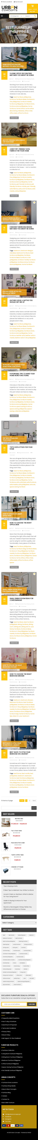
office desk (13, 113)
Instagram (8, 1119)
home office (20, 108)
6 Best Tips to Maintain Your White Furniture (19, 890)
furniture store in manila (8, 959)
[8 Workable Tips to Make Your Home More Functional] (19, 359)
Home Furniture (24, 154)
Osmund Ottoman (17, 867)
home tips (17, 969)
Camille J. (13, 452)
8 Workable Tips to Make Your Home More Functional (22, 375)
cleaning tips (6, 944)
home (14, 963)
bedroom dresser (27, 700)
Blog (18, 79)
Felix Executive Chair (18, 843)
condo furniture (16, 944)
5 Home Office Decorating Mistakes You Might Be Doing (22, 74)
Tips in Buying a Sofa (10, 886)
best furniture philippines (22, 97)
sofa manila (14, 485)
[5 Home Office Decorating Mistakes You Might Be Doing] (19, 59)
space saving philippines (18, 409)
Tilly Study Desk (16, 831)
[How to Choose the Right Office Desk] (19, 508)
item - (32, 9)
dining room (6, 947)
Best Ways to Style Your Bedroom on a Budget (20, 753)
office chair (29, 111)
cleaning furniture (23, 941)
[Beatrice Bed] (5, 822)
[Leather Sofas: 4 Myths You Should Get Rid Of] (19, 286)
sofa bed (23, 482)
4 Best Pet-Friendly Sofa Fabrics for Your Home (20, 150)
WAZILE (29, 1132)
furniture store (29, 104)
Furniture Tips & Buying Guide (27, 79)
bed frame (17, 773)
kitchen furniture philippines (9, 972)
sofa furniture (27, 189)
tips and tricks (6, 984)
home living (17, 966)
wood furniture (17, 984)
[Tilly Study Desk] (5, 834)
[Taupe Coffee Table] (5, 858)
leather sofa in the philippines (25, 338)
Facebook (8, 1117)
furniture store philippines (19, 106)
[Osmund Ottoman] (5, 870)
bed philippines (21, 935)
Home (11, 35)
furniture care (16, 950)
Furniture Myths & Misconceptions (28, 306)
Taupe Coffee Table (17, 855)
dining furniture (23, 624)
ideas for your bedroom (21, 716)
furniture (13, 99)
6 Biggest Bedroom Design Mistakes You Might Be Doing (22, 228)
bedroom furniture (23, 253)
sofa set (32, 485)
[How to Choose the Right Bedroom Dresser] (19, 659)
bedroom (17, 251)
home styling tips (7, 969)
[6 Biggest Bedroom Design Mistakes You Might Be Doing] (19, 212)
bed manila (26, 773)
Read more (14, 117)
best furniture (18, 622)
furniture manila (26, 102)
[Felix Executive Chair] (5, 846)
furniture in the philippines (19, 551)
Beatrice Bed (19, 819)
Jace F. (12, 154)
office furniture (23, 113)
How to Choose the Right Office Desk (21, 524)
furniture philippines (17, 104)
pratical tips (17, 978)
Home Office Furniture (15, 81)
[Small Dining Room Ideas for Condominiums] (19, 584)
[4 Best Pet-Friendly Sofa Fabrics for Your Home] (19, 134)
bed (4, 935)
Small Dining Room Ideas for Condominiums (21, 599)
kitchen (25, 969)
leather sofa (20, 335)
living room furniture (8, 975)
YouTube (8, 1121)
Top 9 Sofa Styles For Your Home (21, 448)
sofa (20, 189)
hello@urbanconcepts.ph (13, 1114)
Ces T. (12, 79)
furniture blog (21, 549)
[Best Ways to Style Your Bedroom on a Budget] (19, 737)
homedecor (22, 963)
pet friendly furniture (23, 184)
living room (23, 972)
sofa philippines (20, 191)
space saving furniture (24, 406)
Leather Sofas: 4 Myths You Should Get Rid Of (21, 301)
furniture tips (14, 714)
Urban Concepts (15, 1132)
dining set (17, 627)
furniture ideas (21, 99)
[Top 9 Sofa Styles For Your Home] (19, 432)
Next (34, 801)
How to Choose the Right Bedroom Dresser (21, 675)
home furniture (27, 264)
